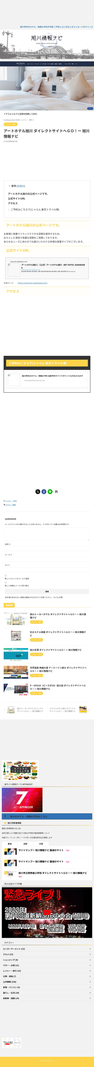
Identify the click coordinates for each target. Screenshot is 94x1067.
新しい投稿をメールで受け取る (17, 585)
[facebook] (43, 491)
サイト (7, 565)
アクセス (13, 203)
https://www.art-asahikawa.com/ (32, 282)
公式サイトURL (16, 198)
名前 (7, 544)
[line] (50, 491)
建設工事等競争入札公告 (11, 828)
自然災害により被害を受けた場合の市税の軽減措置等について (26, 833)
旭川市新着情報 (14, 822)
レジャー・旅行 (11, 501)
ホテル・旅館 (11, 505)
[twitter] (37, 491)
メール (8, 554)
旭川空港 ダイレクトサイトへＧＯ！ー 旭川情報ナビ (56, 649)
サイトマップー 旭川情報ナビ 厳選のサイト (41, 850)
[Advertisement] (47, 161)
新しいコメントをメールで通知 (17, 578)
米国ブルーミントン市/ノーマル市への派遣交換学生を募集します (27, 837)
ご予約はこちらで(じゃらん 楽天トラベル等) (35, 209)
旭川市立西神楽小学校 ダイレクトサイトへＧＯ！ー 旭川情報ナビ (52, 872)
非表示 (21, 185)
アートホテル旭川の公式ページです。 (28, 193)
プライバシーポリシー (47, 1061)
